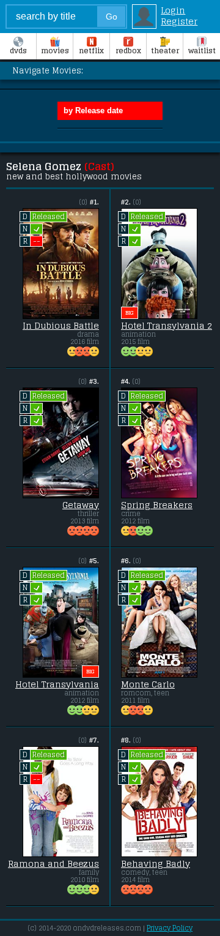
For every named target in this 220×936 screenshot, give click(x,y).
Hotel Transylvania (57, 684)
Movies (55, 51)
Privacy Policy (170, 928)
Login (173, 10)
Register (179, 21)
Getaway (80, 505)
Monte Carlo (148, 684)
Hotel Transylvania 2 (166, 326)
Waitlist (202, 51)
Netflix (91, 51)
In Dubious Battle (61, 326)
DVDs (18, 51)
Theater (165, 51)
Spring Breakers (157, 505)
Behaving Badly (155, 864)
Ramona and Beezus (53, 864)
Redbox (128, 51)
